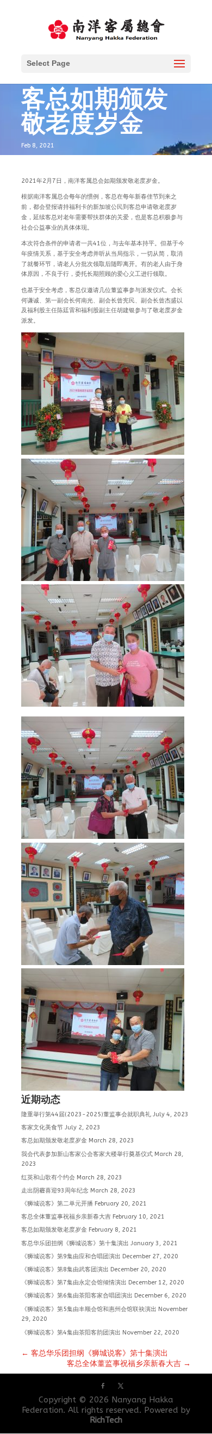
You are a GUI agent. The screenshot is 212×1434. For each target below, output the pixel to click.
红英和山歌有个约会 (48, 1177)
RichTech (106, 1420)
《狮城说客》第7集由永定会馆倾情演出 (74, 1282)
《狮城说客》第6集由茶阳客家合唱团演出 (77, 1295)
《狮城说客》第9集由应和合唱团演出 (71, 1256)
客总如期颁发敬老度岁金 (54, 1140)
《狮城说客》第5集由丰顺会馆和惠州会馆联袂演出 (89, 1309)
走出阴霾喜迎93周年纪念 (55, 1190)
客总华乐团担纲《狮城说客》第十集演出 (75, 1243)
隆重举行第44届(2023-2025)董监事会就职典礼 (86, 1114)
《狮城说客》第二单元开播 (57, 1203)
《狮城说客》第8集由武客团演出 (65, 1269)
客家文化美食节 (42, 1127)
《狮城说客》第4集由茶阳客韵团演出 (71, 1332)
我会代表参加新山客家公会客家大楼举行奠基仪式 (87, 1154)
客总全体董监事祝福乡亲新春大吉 (66, 1216)
